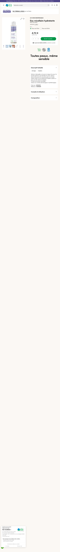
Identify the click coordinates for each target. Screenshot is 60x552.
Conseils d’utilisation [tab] (38, 92)
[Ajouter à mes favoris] (23, 19)
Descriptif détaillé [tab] (37, 68)
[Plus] (38, 39)
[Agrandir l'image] (21, 19)
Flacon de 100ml (35, 28)
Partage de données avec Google (8, 540)
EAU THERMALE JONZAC (18, 11)
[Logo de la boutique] (9, 5)
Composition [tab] (35, 98)
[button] (7, 46)
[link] (52, 5)
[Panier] (57, 5)
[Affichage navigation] (3, 5)
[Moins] (33, 39)
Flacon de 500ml (46, 28)
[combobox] (31, 5)
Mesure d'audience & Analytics (8, 541)
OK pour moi (19, 546)
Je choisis (7, 546)
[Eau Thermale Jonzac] (6, 11)
